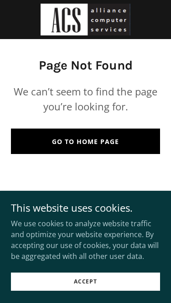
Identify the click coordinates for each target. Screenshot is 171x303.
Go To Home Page (85, 141)
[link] (85, 19)
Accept (85, 281)
